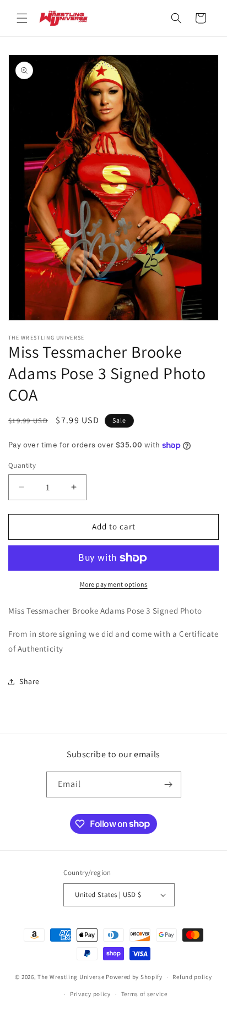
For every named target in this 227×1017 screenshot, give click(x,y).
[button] (22, 18)
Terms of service (144, 994)
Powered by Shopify (134, 977)
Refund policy (192, 977)
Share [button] (29, 681)
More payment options (114, 584)
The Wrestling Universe (70, 977)
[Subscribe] (168, 784)
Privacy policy (90, 994)
